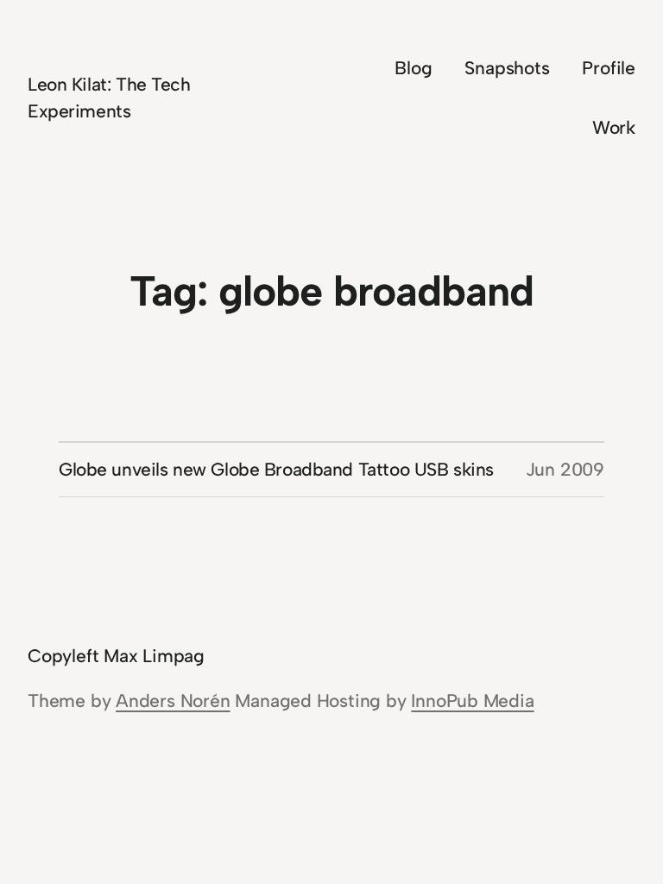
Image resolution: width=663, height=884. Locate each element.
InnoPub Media (472, 700)
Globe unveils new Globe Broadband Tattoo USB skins (276, 469)
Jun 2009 (565, 469)
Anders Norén (173, 700)
